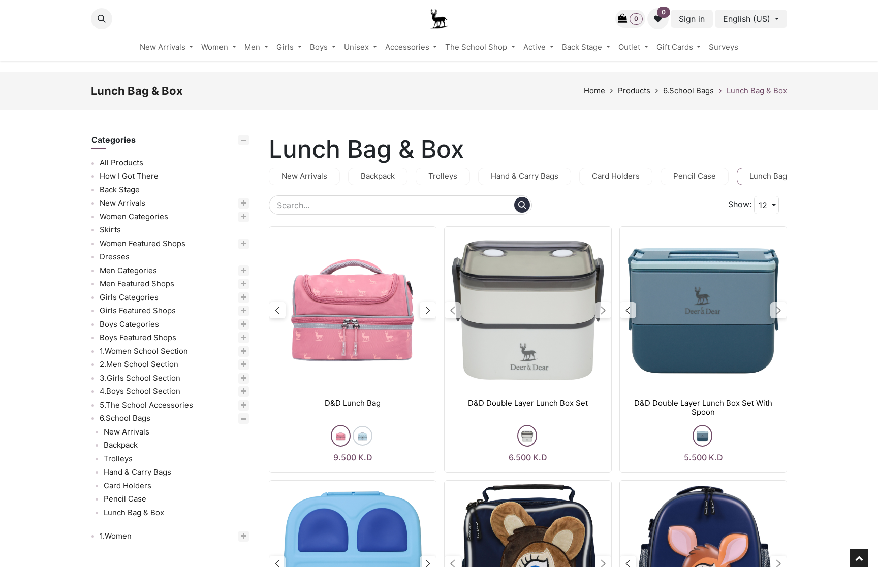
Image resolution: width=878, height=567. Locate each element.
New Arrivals (122, 203)
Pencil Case (125, 499)
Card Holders (127, 485)
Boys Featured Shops (138, 337)
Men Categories (128, 270)
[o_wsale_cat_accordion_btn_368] (194, 536)
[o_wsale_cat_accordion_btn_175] (225, 405)
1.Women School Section (144, 351)
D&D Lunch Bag (353, 403)
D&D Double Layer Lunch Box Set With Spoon (703, 407)
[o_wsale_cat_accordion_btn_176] (201, 203)
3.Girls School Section (140, 378)
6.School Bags (688, 90)
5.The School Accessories (146, 405)
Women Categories (134, 216)
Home (594, 90)
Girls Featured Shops (138, 310)
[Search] (522, 205)
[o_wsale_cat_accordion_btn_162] (207, 270)
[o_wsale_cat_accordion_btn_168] (216, 337)
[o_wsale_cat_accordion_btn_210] (217, 364)
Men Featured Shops (137, 283)
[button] (101, 18)
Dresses (115, 256)
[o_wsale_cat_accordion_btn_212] (219, 391)
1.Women (116, 536)
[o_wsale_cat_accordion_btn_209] (222, 351)
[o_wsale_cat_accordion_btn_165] (208, 297)
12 (764, 205)
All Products (121, 163)
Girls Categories (129, 297)
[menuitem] (167, 47)
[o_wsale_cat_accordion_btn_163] (215, 284)
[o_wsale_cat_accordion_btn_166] (216, 311)
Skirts (110, 230)
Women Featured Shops (142, 243)
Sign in (692, 19)
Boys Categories (129, 324)
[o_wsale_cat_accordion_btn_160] (212, 217)
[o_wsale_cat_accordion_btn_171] (221, 244)
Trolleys (118, 458)
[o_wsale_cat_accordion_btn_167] (208, 324)
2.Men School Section (139, 364)
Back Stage (120, 189)
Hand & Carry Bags (137, 472)
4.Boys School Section (140, 391)
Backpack (121, 445)
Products (634, 90)
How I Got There (129, 176)
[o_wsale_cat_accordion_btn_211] (219, 378)
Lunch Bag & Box (757, 90)
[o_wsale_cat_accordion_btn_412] (204, 418)
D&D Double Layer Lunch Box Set (528, 403)
